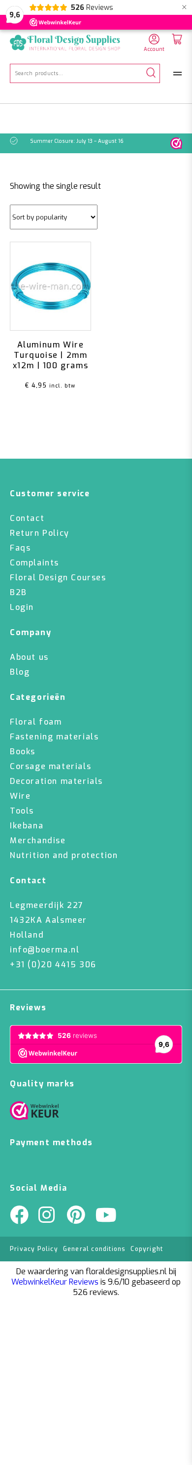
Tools (22, 811)
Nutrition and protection (64, 855)
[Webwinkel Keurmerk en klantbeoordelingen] (176, 143)
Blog (20, 672)
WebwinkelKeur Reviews (54, 1282)
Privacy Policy (34, 1249)
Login (22, 607)
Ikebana (26, 825)
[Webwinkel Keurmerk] (34, 1113)
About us (29, 657)
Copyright (146, 1249)
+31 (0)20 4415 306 (53, 964)
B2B (18, 592)
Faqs (20, 548)
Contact (27, 518)
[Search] (151, 73)
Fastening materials (54, 737)
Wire (20, 796)
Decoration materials (56, 781)
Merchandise (38, 840)
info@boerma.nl (44, 950)
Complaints (34, 563)
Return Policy (39, 533)
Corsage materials (50, 766)
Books (22, 751)
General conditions (94, 1249)
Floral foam (36, 722)
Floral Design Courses (58, 577)
